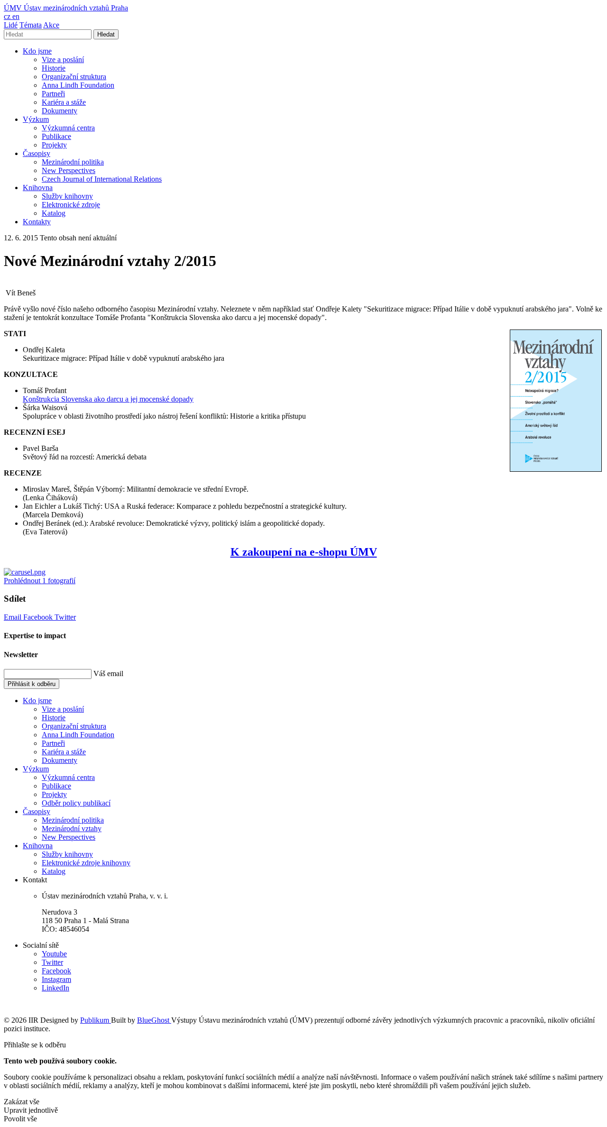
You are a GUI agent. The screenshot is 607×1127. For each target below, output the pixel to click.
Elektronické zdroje (71, 205)
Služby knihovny (67, 196)
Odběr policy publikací (76, 803)
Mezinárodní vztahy (71, 829)
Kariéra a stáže (64, 102)
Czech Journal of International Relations (102, 179)
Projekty (54, 145)
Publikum (95, 1020)
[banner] (66, 8)
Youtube (54, 954)
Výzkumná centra (68, 128)
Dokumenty (59, 111)
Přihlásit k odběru (31, 683)
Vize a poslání (63, 59)
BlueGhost (154, 1020)
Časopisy (36, 153)
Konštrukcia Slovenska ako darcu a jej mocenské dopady (108, 399)
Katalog (53, 213)
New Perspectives (68, 170)
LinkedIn (55, 988)
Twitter (65, 617)
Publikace (56, 136)
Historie (53, 68)
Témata (30, 25)
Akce (51, 25)
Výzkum (36, 119)
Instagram (56, 979)
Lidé (11, 25)
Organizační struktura (74, 77)
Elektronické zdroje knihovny (86, 863)
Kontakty (37, 222)
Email (13, 617)
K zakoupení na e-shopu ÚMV (303, 552)
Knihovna (38, 187)
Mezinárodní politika (73, 162)
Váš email (108, 673)
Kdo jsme (37, 51)
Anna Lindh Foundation (78, 85)
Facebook (39, 617)
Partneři (53, 94)
